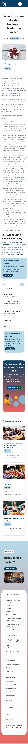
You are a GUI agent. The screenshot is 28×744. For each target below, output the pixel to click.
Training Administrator (12, 704)
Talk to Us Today (10, 568)
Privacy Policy (15, 728)
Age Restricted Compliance (13, 664)
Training (14, 296)
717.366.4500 (16, 615)
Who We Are (9, 707)
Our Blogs (6, 38)
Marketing (7, 68)
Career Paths (9, 671)
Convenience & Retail (11, 685)
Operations (9, 700)
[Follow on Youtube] (8, 646)
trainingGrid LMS (10, 677)
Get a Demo (7, 275)
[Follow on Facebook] (8, 641)
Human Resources (7, 296)
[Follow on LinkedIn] (12, 641)
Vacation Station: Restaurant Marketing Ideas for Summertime (13, 445)
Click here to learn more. (15, 254)
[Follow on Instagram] (17, 641)
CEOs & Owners (10, 692)
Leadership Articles (14, 38)
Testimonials (9, 711)
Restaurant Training (11, 688)
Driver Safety (9, 668)
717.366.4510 (10, 629)
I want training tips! (14, 387)
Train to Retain (8, 294)
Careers (8, 714)
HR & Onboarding (10, 660)
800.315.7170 (10, 611)
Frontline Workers (10, 657)
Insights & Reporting (11, 681)
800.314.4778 (10, 621)
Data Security (9, 719)
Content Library (10, 675)
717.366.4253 (10, 627)
